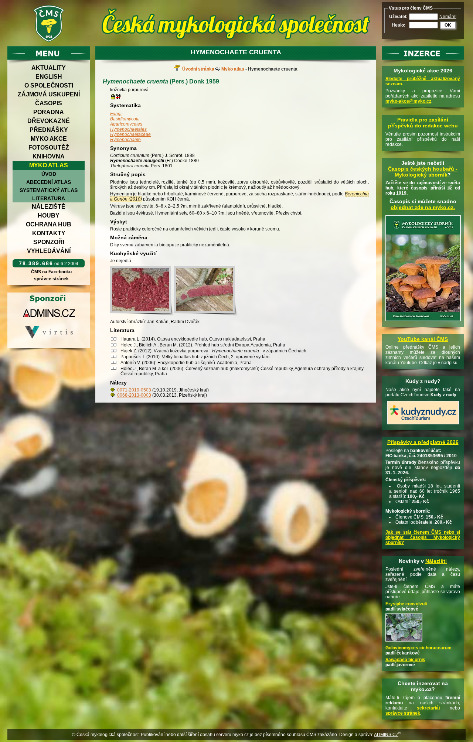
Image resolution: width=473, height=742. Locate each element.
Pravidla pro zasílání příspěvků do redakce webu (423, 123)
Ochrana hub (48, 224)
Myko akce (49, 139)
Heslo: (398, 25)
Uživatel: (398, 16)
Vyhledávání (49, 251)
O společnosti (48, 85)
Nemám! (447, 16)
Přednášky (49, 130)
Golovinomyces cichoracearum (418, 647)
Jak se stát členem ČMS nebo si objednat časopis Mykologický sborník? (422, 537)
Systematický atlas (49, 190)
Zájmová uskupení (49, 94)
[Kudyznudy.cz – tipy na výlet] (423, 424)
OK (448, 25)
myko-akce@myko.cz (408, 101)
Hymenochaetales (128, 129)
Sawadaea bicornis (405, 659)
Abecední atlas (48, 182)
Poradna (48, 112)
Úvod (48, 174)
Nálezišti (436, 561)
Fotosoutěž (48, 147)
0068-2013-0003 (134, 395)
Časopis (48, 103)
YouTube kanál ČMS (423, 339)
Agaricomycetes (126, 124)
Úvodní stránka (198, 69)
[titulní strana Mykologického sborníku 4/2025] (423, 321)
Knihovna (49, 156)
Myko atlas (48, 165)
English (48, 76)
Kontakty (48, 233)
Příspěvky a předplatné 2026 (423, 442)
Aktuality (48, 68)
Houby (48, 215)
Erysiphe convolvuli (406, 603)
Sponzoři (48, 242)
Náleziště (48, 207)
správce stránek (51, 278)
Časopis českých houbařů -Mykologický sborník (422, 172)
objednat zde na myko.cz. (423, 207)
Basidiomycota (125, 119)
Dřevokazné (48, 121)
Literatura (48, 198)
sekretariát (428, 708)
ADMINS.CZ (386, 734)
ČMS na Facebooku (51, 271)
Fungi (116, 113)
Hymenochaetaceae (130, 134)
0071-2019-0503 (134, 390)
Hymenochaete (125, 139)
